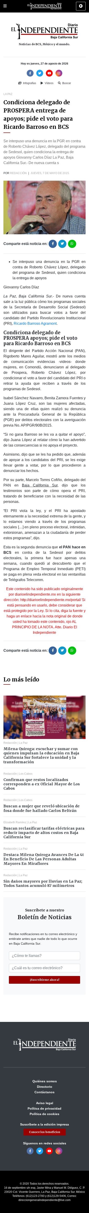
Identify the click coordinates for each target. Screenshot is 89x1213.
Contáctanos (44, 1092)
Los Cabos (25, 773)
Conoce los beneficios (44, 1132)
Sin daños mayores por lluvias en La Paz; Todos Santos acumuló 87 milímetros (42, 883)
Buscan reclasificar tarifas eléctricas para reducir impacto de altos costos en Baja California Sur (43, 832)
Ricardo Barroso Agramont (35, 323)
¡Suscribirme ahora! (44, 979)
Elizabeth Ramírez (14, 822)
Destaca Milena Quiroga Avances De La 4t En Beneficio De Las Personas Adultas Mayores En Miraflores (43, 859)
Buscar (66, 83)
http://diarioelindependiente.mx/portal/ (50, 600)
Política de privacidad (44, 1108)
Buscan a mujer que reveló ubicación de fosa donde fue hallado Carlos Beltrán (41, 808)
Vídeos (48, 83)
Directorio (44, 1086)
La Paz (7, 94)
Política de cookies (44, 1114)
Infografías (29, 83)
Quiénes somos (44, 1081)
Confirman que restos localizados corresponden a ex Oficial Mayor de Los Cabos (41, 784)
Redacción (18, 173)
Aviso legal (44, 1103)
